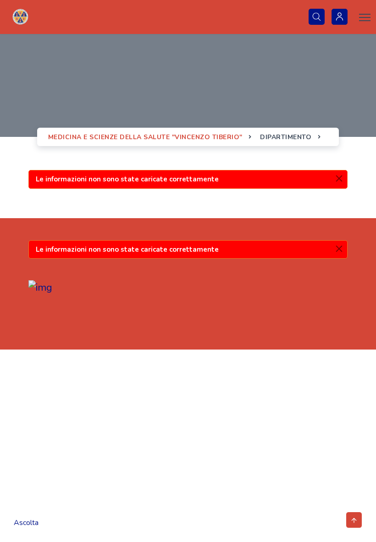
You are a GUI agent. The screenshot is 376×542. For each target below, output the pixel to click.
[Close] (339, 178)
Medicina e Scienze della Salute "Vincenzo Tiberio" (146, 137)
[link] (20, 17)
